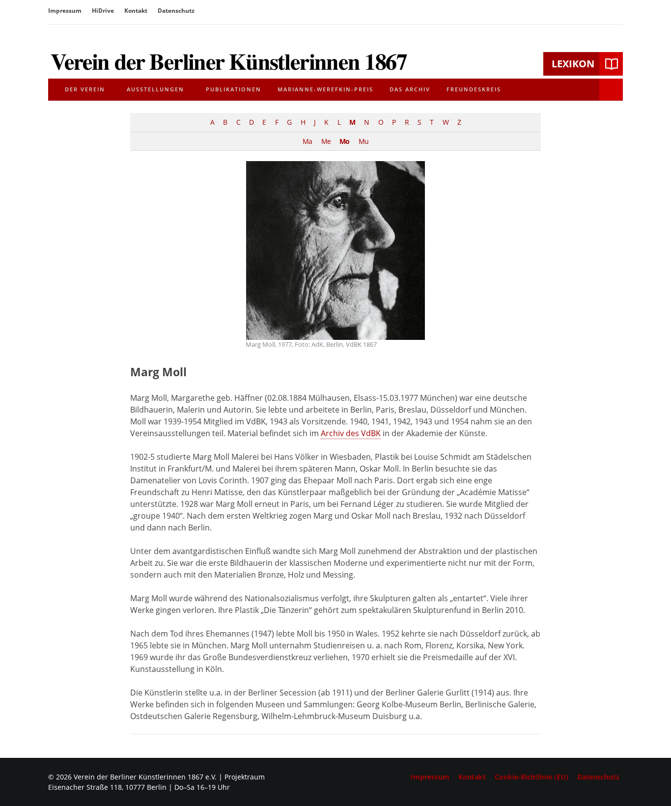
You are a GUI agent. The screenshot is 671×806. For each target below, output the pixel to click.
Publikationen (233, 89)
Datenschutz (176, 10)
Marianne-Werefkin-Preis (325, 89)
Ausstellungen (155, 89)
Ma (307, 141)
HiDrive (103, 10)
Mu (363, 141)
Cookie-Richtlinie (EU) (531, 776)
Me (326, 141)
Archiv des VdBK (351, 433)
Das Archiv (410, 89)
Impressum (65, 10)
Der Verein (85, 89)
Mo (344, 141)
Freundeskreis (474, 89)
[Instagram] (616, 12)
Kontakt (135, 10)
